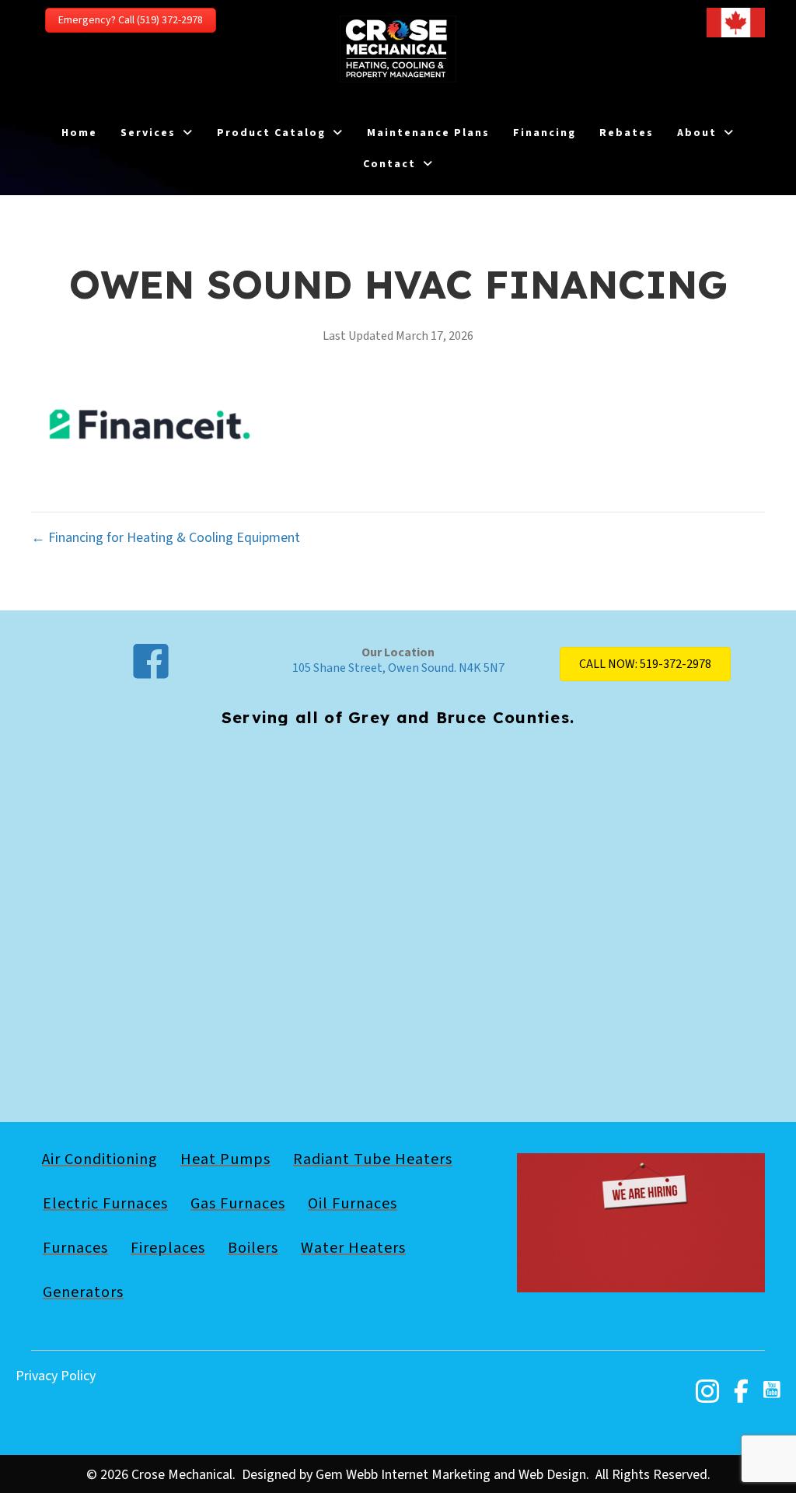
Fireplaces (168, 1248)
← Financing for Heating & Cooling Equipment (165, 537)
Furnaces (75, 1248)
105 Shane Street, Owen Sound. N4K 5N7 (398, 668)
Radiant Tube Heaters (372, 1159)
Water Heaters (353, 1248)
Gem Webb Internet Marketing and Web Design (451, 1474)
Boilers (253, 1248)
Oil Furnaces (352, 1204)
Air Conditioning (100, 1159)
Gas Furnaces (237, 1204)
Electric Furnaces (105, 1204)
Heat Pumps (225, 1159)
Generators (83, 1292)
